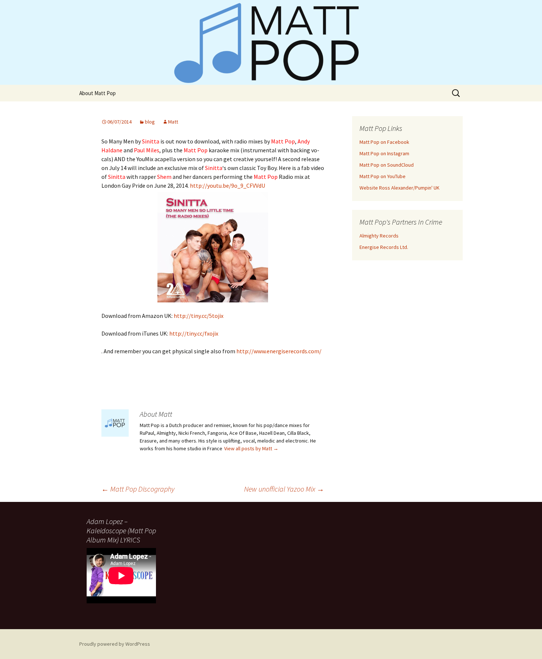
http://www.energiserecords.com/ (279, 351)
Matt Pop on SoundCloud (386, 165)
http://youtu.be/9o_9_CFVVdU (227, 185)
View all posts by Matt (251, 448)
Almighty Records (379, 235)
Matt (173, 121)
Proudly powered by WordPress (114, 644)
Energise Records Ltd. (383, 247)
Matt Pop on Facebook (384, 142)
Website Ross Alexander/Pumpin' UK (399, 187)
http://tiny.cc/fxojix (193, 333)
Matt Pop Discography (137, 488)
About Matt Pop (97, 93)
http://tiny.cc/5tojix (198, 315)
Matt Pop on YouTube (382, 176)
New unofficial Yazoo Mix (284, 488)
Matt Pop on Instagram (384, 153)
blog (150, 121)
